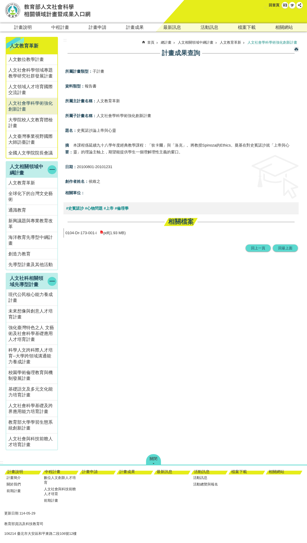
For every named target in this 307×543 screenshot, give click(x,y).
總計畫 (166, 42)
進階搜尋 (299, 15)
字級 (292, 5)
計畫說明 (23, 27)
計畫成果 (135, 27)
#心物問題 (94, 208)
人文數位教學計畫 (26, 59)
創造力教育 (19, 253)
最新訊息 (172, 27)
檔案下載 (247, 27)
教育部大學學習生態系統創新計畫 (30, 425)
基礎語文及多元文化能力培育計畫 (30, 392)
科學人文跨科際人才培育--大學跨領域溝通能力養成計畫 (30, 356)
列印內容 (296, 49)
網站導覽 (285, 5)
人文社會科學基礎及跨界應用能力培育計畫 (30, 408)
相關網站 (284, 27)
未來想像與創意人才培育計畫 (30, 314)
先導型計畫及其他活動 (30, 264)
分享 (299, 5)
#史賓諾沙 (75, 208)
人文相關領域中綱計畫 (195, 42)
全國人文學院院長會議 (30, 152)
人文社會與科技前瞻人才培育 (60, 491)
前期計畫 (14, 491)
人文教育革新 (21, 182)
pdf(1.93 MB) (114, 233)
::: (265, 7)
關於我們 (14, 484)
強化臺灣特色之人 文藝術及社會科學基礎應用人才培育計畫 (31, 333)
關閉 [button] (153, 458)
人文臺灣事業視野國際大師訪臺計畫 (30, 139)
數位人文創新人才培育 (60, 480)
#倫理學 (122, 208)
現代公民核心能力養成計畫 (30, 297)
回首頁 (274, 5)
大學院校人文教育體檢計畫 (30, 122)
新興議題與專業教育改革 (30, 223)
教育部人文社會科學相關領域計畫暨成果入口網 (47, 10)
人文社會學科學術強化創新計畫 (30, 106)
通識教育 (17, 210)
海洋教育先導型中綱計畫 (30, 240)
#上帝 (109, 208)
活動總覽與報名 (205, 484)
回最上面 (285, 248)
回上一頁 (258, 248)
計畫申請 (97, 27)
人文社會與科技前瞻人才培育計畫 (30, 441)
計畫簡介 (14, 478)
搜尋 (293, 15)
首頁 (150, 42)
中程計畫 (60, 27)
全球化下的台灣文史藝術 (30, 196)
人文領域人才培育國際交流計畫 (30, 89)
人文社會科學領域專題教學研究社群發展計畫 (30, 73)
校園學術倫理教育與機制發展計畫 (30, 375)
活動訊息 (209, 27)
